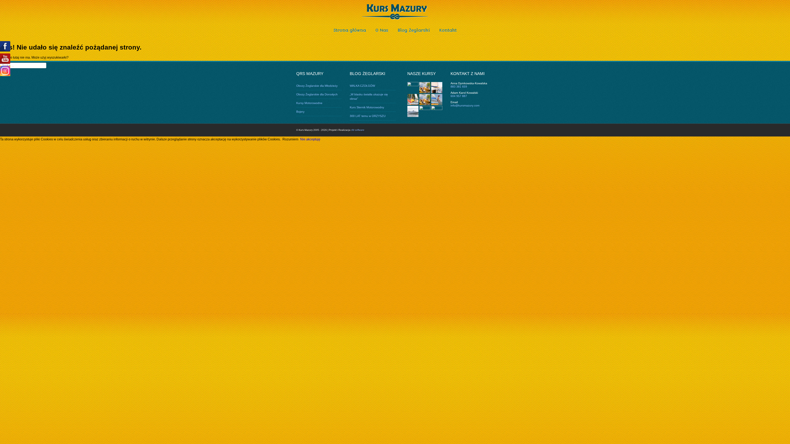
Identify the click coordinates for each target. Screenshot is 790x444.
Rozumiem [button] (290, 139)
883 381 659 (459, 86)
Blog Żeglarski (414, 30)
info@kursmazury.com (465, 105)
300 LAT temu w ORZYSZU (368, 116)
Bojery (300, 111)
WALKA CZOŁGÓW (362, 85)
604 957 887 (459, 96)
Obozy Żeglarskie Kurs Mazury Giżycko (395, 12)
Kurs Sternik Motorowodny (367, 107)
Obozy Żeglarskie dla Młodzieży (317, 85)
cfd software (357, 130)
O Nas (381, 30)
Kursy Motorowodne (309, 103)
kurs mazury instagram (5, 71)
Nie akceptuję (310, 139)
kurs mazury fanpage (5, 46)
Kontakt (448, 30)
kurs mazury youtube (5, 58)
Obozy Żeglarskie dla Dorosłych (317, 94)
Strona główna (349, 30)
